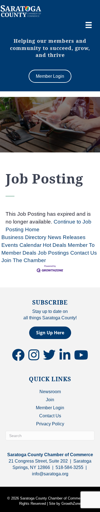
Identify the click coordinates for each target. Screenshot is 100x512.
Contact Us (83, 253)
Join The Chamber (23, 260)
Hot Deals (54, 245)
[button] (50, 333)
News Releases (67, 237)
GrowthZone (71, 503)
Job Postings (53, 253)
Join (50, 399)
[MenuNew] (88, 25)
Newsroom (50, 391)
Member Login (50, 407)
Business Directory (23, 237)
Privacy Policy (50, 423)
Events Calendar (21, 245)
